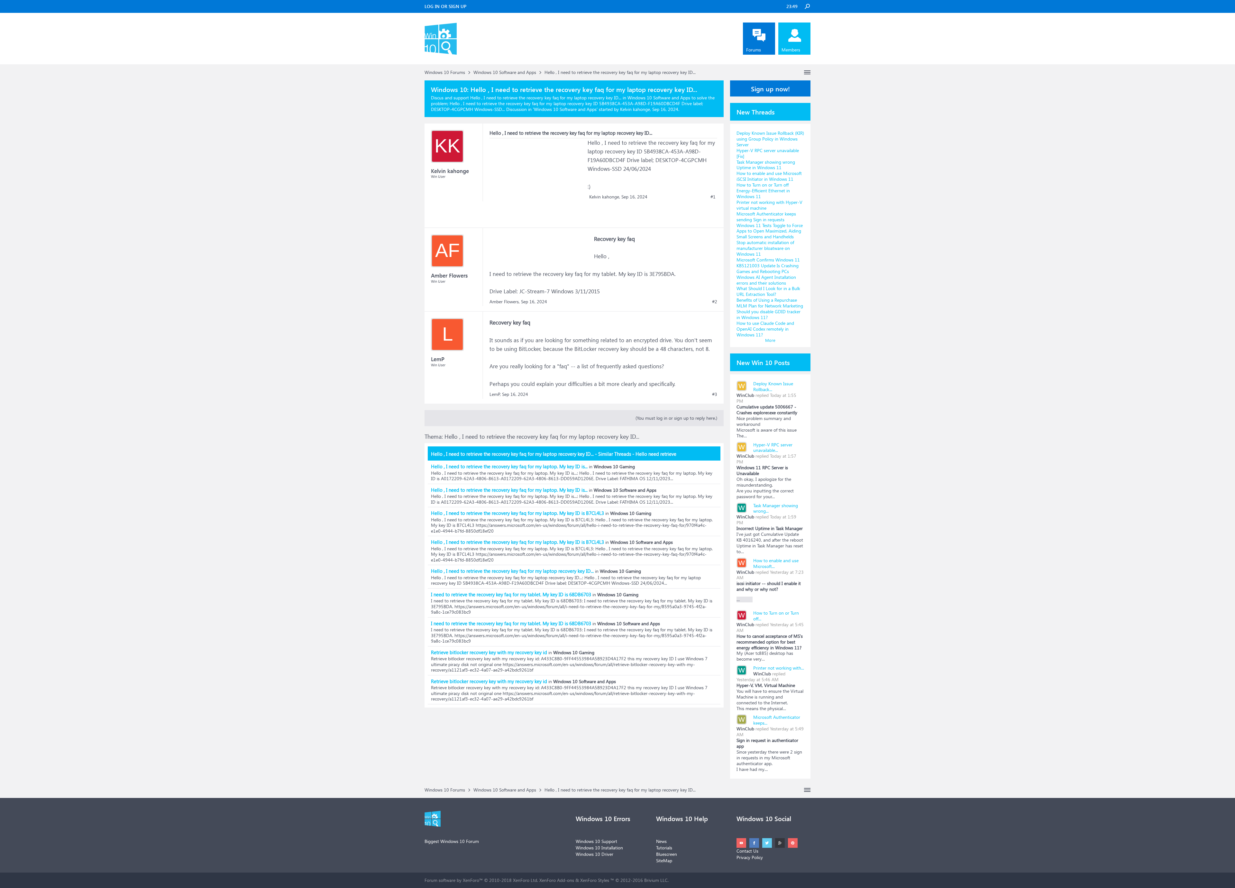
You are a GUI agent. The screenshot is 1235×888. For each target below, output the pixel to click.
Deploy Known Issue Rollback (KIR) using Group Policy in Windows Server (770, 139)
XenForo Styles (594, 880)
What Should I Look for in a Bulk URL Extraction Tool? (768, 291)
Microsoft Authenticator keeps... (776, 720)
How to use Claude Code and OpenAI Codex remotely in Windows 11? (765, 329)
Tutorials (664, 848)
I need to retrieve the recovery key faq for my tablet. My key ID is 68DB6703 (511, 594)
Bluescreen (666, 854)
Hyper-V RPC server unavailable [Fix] (767, 153)
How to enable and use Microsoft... (776, 563)
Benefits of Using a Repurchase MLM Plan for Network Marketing (769, 303)
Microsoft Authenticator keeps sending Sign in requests (766, 217)
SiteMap (664, 860)
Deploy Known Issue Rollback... (773, 386)
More (770, 340)
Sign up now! (770, 88)
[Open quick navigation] (807, 72)
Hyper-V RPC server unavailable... (772, 447)
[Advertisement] (537, 178)
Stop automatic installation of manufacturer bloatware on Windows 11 (765, 248)
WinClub (745, 395)
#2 (714, 302)
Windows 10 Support (596, 841)
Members (791, 50)
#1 (713, 197)
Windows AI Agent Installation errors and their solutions (766, 280)
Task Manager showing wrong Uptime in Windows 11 (765, 165)
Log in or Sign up (445, 6)
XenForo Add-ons (556, 880)
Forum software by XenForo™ (481, 880)
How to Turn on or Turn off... (776, 616)
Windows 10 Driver (594, 854)
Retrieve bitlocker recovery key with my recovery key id (489, 652)
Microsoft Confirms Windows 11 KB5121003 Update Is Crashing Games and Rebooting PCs (768, 265)
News (661, 841)
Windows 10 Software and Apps (565, 109)
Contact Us (747, 851)
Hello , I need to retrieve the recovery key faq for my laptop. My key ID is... (509, 466)
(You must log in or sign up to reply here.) (676, 418)
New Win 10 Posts (763, 362)
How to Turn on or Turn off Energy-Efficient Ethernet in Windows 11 (763, 190)
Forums (753, 50)
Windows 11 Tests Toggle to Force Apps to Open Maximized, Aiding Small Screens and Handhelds (769, 231)
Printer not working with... (778, 668)
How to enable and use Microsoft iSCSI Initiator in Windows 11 (769, 176)
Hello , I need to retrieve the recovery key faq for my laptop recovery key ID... (512, 571)
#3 (714, 394)
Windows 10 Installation (599, 848)
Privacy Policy (749, 857)
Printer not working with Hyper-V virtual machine (769, 205)
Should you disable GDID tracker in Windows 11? (768, 314)
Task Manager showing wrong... (775, 508)
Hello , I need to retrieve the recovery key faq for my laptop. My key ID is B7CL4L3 (517, 513)
